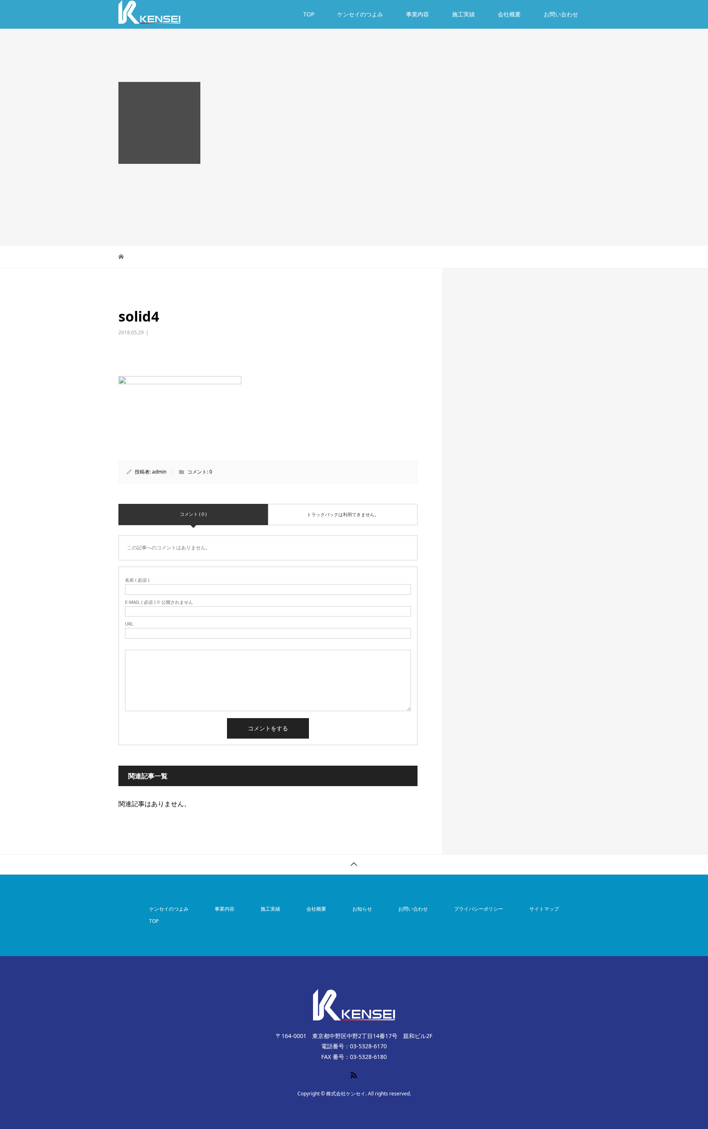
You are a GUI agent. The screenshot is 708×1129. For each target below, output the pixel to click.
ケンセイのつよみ (360, 14)
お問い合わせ (561, 14)
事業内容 (417, 14)
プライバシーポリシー (478, 909)
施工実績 (463, 14)
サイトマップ (544, 909)
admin (159, 471)
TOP (308, 14)
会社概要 (509, 14)
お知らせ (362, 909)
